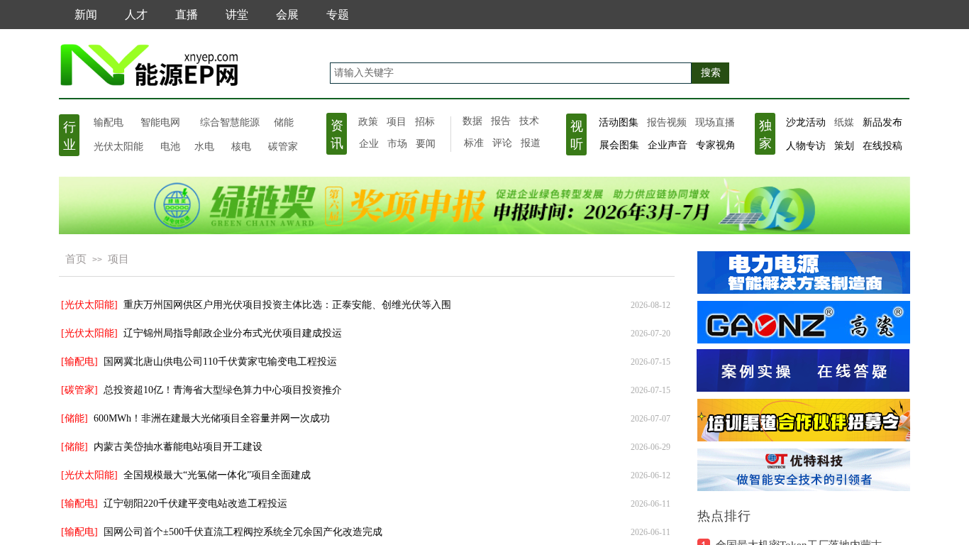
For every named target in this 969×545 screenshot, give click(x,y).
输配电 (108, 121)
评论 (502, 143)
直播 (186, 15)
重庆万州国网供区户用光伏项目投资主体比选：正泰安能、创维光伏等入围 (287, 304)
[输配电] (79, 361)
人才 (136, 15)
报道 (531, 143)
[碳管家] (79, 390)
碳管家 (283, 145)
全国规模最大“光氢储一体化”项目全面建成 (217, 475)
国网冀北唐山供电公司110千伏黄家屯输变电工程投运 (220, 361)
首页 (76, 259)
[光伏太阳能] (89, 304)
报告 (501, 121)
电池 (170, 145)
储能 (284, 122)
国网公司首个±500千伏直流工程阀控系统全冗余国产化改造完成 (243, 532)
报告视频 (667, 122)
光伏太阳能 (118, 145)
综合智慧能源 (230, 122)
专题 (337, 15)
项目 (396, 121)
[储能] (74, 418)
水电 (204, 145)
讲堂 (237, 15)
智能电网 (160, 122)
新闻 (85, 15)
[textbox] (511, 73)
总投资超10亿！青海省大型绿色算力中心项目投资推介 (223, 390)
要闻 (426, 143)
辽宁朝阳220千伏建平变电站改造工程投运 (195, 503)
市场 (397, 143)
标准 (474, 143)
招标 (425, 121)
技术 (529, 121)
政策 (368, 121)
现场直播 (715, 122)
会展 (287, 15)
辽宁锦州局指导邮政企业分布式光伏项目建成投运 (232, 333)
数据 (472, 121)
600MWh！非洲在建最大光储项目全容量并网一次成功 (212, 418)
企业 (369, 143)
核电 (241, 145)
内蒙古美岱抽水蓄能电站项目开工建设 (178, 446)
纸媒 (844, 122)
